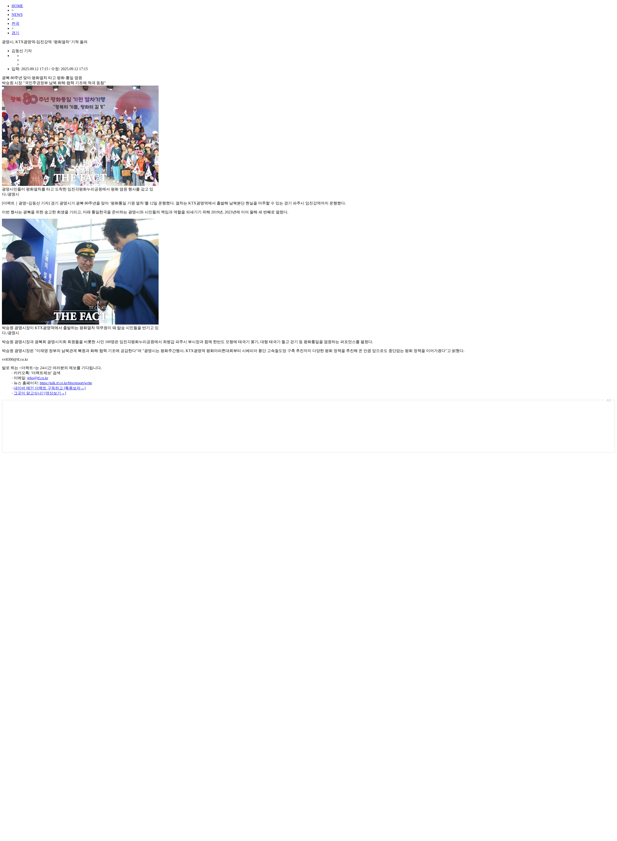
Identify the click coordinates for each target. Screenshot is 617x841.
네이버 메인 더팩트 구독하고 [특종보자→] (50, 388)
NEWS (17, 15)
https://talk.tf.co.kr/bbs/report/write (66, 383)
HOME (17, 6)
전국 (15, 23)
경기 (15, 33)
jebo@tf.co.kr (37, 378)
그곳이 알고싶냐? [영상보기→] (40, 393)
